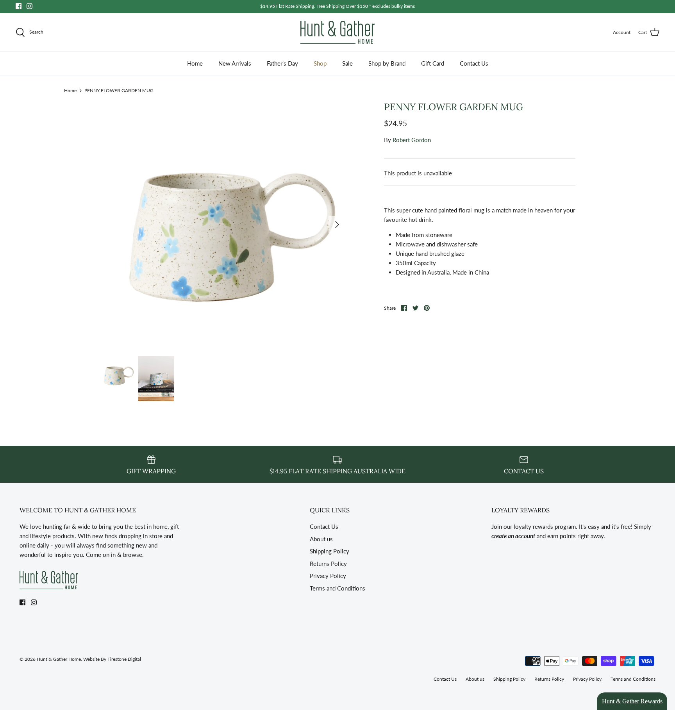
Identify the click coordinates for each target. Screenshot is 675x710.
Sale (347, 63)
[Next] (337, 224)
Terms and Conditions (337, 588)
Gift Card (432, 63)
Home (195, 63)
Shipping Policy (329, 551)
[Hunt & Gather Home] (337, 32)
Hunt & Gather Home (59, 659)
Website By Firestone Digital (112, 659)
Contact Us (474, 63)
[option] (223, 225)
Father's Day (282, 63)
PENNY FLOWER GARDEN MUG (119, 90)
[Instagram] (29, 6)
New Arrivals (234, 63)
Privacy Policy (328, 575)
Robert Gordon (412, 139)
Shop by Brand (386, 63)
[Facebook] (18, 6)
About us (321, 538)
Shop (320, 63)
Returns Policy (328, 563)
